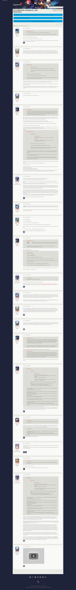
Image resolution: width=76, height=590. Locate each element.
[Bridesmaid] (24, 198)
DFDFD (17, 365)
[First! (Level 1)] (18, 53)
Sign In (55, 10)
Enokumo (17, 417)
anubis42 (17, 237)
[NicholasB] (17, 31)
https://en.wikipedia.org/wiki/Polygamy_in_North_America (49, 283)
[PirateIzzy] (17, 461)
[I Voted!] (16, 33)
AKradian (17, 176)
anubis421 (17, 106)
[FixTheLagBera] (17, 51)
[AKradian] (17, 179)
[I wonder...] (17, 53)
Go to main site (4, 0)
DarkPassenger (29, 31)
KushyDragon (17, 217)
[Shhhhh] (16, 66)
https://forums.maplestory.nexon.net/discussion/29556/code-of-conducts (43, 21)
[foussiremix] (17, 446)
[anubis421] (17, 109)
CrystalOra (17, 93)
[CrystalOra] (17, 96)
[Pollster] (17, 33)
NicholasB (17, 28)
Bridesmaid (28, 420)
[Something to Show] (16, 181)
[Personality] (18, 33)
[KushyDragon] (17, 220)
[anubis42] (17, 240)
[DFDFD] (17, 368)
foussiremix (17, 443)
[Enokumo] (17, 420)
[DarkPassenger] (17, 64)
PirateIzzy (17, 457)
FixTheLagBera (17, 48)
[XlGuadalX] (24, 42)
